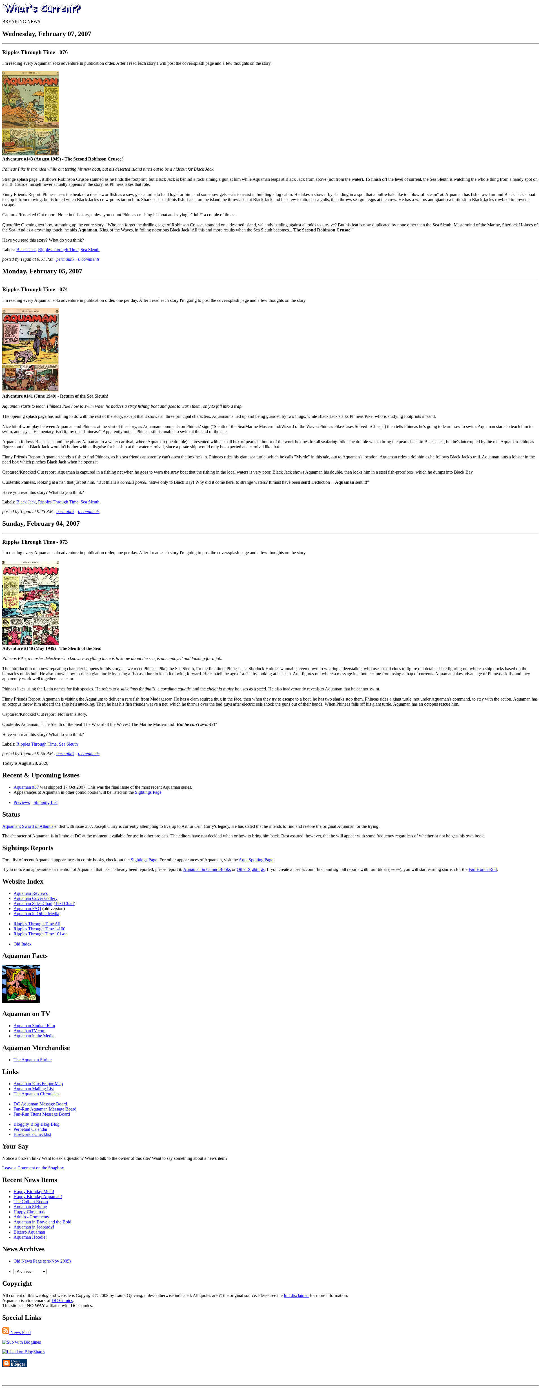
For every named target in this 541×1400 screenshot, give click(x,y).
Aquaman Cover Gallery (35, 898)
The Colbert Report (31, 1201)
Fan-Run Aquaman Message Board (45, 1109)
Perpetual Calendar (30, 1129)
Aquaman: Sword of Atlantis (27, 826)
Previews (22, 802)
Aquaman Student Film (34, 1025)
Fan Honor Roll (483, 869)
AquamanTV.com (29, 1030)
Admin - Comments (31, 1216)
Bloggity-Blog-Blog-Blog (36, 1124)
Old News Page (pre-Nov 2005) (42, 1261)
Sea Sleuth (90, 249)
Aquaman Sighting (30, 1206)
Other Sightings (251, 869)
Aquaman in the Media (34, 1035)
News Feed (20, 1332)
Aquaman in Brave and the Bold (42, 1222)
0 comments (88, 259)
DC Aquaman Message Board (40, 1104)
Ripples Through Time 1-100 (39, 928)
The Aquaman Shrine (33, 1059)
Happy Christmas (29, 1211)
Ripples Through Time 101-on (41, 933)
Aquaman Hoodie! (30, 1237)
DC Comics (62, 1300)
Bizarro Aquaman (29, 1232)
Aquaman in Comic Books (207, 869)
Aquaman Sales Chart (33, 903)
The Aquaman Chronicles (36, 1093)
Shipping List (45, 802)
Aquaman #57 (26, 787)
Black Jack (26, 249)
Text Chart (64, 903)
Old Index (23, 944)
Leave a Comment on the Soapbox (33, 1167)
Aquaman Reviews (31, 893)
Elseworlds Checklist (32, 1134)
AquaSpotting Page (256, 859)
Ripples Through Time (58, 249)
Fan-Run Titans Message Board (42, 1114)
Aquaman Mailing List (34, 1088)
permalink (65, 259)
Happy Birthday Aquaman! (38, 1196)
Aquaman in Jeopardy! (34, 1227)
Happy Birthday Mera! (34, 1191)
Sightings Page (148, 792)
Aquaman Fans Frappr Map (38, 1083)
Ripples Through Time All (37, 923)
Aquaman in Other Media (36, 913)
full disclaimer (296, 1295)
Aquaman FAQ (27, 908)
